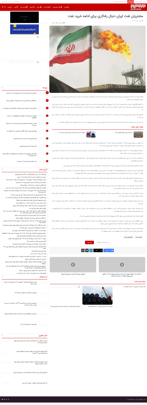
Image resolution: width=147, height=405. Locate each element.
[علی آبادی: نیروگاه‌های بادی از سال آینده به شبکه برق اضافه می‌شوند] (42, 317)
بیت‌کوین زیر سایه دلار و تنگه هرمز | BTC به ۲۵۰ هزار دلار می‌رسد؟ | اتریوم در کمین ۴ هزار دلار (20, 304)
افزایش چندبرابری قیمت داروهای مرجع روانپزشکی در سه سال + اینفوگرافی (21, 117)
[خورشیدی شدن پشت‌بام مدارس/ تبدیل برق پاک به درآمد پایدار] (42, 95)
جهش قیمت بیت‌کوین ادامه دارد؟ (29, 324)
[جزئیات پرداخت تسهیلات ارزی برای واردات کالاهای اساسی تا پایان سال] (42, 110)
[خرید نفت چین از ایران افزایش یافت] (138, 134)
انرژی (65, 7)
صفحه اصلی (16, 2)
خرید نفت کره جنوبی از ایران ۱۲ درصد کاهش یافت (100, 306)
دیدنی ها (23, 7)
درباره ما (10, 2)
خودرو (31, 7)
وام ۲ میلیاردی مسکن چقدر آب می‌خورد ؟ (27, 161)
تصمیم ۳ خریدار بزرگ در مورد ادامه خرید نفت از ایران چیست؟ (65, 306)
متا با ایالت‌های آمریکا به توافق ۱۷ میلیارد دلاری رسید (34, 383)
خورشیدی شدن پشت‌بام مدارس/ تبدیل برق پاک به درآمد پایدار (21, 93)
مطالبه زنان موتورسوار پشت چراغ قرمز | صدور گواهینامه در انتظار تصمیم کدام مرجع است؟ (20, 154)
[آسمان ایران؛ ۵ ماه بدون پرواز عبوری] (42, 148)
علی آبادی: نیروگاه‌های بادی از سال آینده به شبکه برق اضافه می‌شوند (20, 314)
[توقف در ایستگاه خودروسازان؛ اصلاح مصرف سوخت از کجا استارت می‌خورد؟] (42, 126)
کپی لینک (89, 242)
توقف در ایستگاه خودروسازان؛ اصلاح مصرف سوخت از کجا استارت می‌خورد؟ (21, 124)
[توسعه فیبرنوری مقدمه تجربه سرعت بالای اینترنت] (42, 141)
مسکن (38, 7)
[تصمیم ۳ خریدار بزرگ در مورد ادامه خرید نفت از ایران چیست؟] (65, 295)
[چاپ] (83, 250)
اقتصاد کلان (47, 7)
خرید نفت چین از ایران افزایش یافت (123, 132)
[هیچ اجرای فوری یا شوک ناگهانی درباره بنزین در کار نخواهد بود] (42, 133)
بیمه (15, 7)
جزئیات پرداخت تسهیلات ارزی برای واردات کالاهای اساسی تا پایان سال (20, 108)
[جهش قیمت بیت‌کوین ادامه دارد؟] (42, 328)
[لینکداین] (91, 250)
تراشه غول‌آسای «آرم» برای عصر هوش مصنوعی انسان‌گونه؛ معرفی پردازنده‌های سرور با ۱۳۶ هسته (31, 352)
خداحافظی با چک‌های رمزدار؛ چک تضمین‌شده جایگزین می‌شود (21, 101)
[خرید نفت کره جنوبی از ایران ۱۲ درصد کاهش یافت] (97, 295)
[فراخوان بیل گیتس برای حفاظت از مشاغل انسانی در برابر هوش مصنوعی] (6, 376)
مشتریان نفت (128, 237)
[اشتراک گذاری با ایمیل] (87, 250)
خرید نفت (138, 237)
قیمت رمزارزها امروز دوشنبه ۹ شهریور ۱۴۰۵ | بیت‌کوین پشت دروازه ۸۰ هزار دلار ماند (107, 2)
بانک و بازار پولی (57, 7)
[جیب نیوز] (138, 7)
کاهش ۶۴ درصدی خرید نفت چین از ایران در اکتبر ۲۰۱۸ (71, 132)
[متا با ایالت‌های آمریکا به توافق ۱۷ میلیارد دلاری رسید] (6, 387)
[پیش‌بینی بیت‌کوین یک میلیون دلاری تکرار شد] (42, 296)
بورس (9, 7)
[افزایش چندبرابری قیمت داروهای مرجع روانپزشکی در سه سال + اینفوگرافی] (42, 118)
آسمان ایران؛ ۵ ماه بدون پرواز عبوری (28, 146)
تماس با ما (4, 2)
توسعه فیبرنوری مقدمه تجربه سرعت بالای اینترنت (25, 138)
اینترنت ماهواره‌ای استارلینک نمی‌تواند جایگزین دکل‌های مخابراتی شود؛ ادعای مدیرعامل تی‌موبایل (30, 363)
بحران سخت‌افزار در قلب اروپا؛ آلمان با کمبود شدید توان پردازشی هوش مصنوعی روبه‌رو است (30, 341)
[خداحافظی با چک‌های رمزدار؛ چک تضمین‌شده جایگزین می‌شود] (42, 103)
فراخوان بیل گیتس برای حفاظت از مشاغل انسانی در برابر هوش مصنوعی (30, 372)
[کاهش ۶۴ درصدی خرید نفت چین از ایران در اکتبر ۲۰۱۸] (91, 134)
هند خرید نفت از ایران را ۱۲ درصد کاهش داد (134, 287)
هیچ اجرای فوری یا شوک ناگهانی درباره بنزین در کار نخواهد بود (22, 131)
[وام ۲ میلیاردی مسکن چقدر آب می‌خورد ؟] (42, 163)
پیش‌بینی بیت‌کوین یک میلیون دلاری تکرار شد (26, 293)
